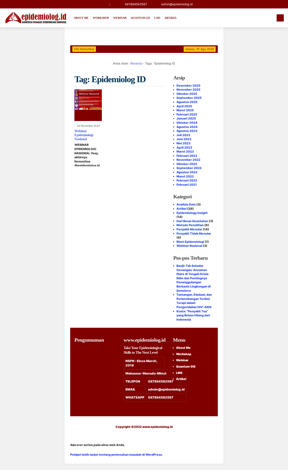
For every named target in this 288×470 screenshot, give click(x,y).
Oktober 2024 (186, 122)
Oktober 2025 (186, 93)
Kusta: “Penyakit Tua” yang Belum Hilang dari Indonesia (193, 315)
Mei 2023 (183, 143)
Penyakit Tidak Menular (193, 233)
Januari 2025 (186, 118)
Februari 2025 (186, 114)
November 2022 (188, 159)
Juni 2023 (183, 139)
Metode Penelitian (190, 225)
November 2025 (188, 89)
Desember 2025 (188, 85)
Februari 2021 (186, 184)
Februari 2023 (186, 155)
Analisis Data (186, 204)
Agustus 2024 (187, 127)
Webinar (120, 17)
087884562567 (136, 4)
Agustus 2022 (186, 172)
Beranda (136, 63)
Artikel (170, 17)
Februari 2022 (186, 180)
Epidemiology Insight (192, 213)
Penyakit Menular (189, 229)
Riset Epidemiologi (190, 241)
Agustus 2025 (186, 102)
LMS (157, 17)
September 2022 (189, 168)
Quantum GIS (140, 17)
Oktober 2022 (186, 164)
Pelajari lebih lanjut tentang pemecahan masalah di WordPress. (116, 454)
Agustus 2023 (186, 131)
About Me (81, 17)
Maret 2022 (185, 176)
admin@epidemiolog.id (177, 4)
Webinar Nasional (89, 93)
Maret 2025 (185, 110)
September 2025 (189, 97)
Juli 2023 (183, 135)
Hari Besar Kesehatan (192, 221)
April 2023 (184, 147)
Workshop (101, 17)
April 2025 (184, 106)
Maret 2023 (185, 151)
